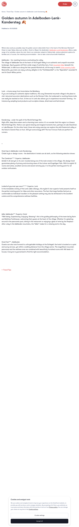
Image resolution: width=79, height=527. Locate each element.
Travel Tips (10, 11)
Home (3, 11)
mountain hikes (58, 65)
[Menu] (75, 4)
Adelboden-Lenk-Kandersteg (58, 50)
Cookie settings (33, 509)
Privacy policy (53, 507)
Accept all (39, 521)
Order (65, 4)
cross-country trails (67, 67)
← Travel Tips (6, 270)
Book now (39, 182)
